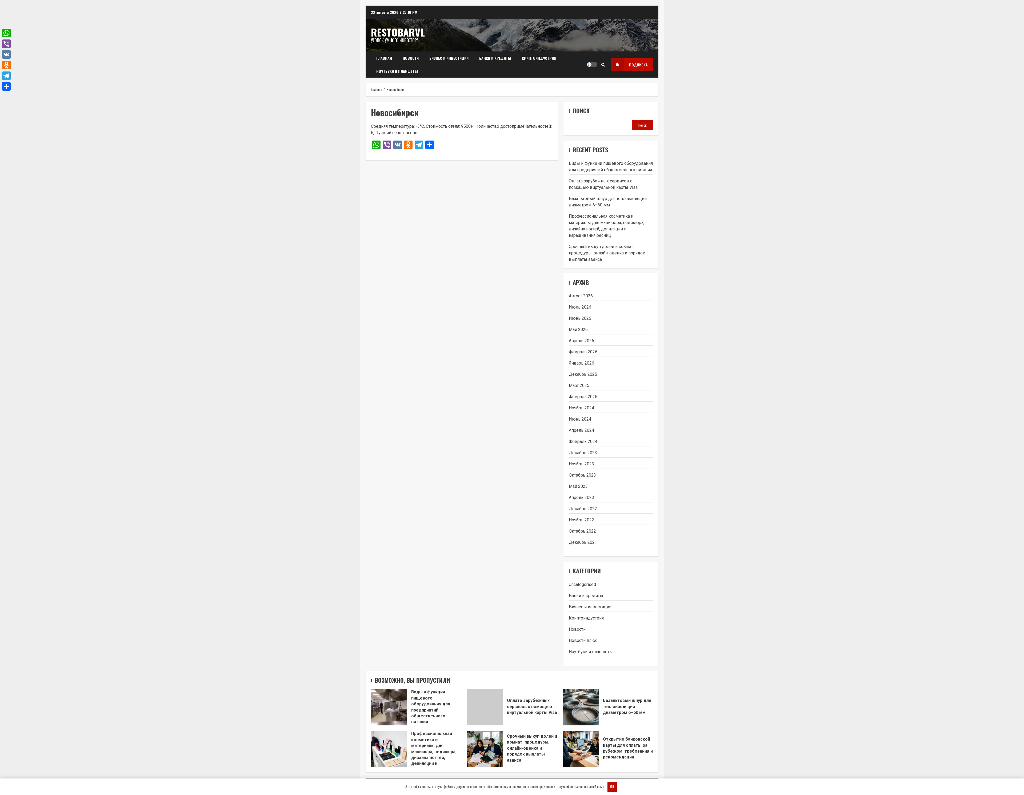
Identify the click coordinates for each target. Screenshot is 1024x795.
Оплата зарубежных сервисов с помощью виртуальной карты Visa (485, 707)
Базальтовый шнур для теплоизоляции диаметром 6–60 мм (581, 707)
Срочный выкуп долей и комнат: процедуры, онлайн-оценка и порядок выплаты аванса (607, 253)
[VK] (6, 54)
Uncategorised (582, 584)
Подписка (638, 64)
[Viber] (6, 43)
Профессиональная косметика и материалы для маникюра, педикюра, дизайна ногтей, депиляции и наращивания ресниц (389, 749)
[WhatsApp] (6, 33)
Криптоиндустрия (539, 58)
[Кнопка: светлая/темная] (592, 64)
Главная (384, 58)
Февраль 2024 (583, 441)
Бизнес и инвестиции (449, 58)
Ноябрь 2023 (581, 463)
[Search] (603, 64)
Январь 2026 (581, 363)
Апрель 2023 (581, 497)
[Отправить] (6, 86)
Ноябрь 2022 (581, 519)
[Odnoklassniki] (6, 65)
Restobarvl (398, 32)
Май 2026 (578, 329)
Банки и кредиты (495, 58)
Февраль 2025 (583, 396)
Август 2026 (581, 295)
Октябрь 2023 (582, 475)
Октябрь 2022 (582, 531)
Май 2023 (578, 486)
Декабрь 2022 (583, 508)
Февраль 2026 (583, 351)
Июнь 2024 (580, 419)
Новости (411, 58)
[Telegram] (6, 75)
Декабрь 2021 (583, 542)
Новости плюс (583, 640)
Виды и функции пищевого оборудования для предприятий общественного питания (389, 707)
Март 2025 (579, 385)
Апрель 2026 (581, 340)
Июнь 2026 (580, 318)
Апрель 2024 (581, 430)
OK (612, 786)
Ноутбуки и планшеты (397, 71)
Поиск (581, 111)
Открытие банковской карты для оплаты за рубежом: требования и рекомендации (581, 749)
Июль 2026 (580, 307)
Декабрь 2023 (583, 452)
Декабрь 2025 (583, 374)
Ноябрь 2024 (581, 407)
